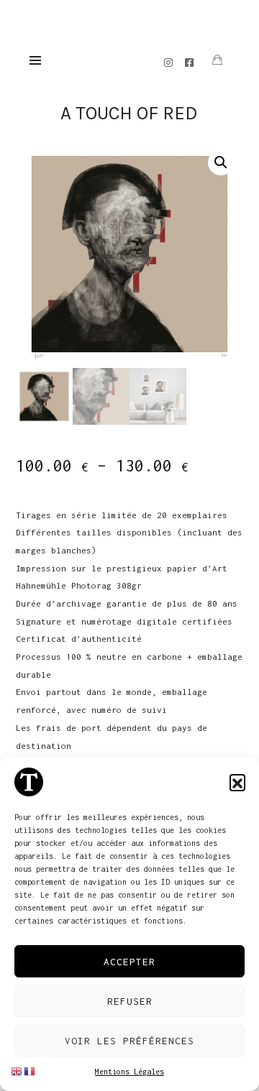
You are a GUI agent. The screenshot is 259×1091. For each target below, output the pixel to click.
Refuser (130, 1001)
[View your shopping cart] (217, 60)
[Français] (30, 1070)
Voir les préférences (129, 1040)
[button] (237, 782)
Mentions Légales (129, 1071)
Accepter (129, 961)
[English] (17, 1070)
